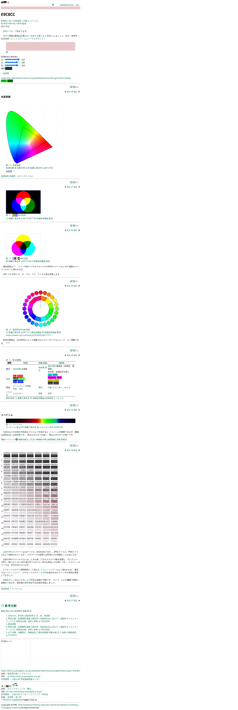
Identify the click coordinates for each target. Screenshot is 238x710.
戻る (69, 91)
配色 (24, 23)
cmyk (3, 78)
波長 (5, 31)
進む (76, 91)
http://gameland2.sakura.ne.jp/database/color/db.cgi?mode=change (38, 78)
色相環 (6, 73)
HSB (10, 23)
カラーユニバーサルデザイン (31, 38)
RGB (5, 23)
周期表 (4, 20)
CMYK (19, 23)
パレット (13, 38)
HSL (14, 23)
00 (72, 91)
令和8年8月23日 (67, 5)
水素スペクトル (30, 20)
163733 (8, 68)
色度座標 (5, 38)
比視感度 (17, 20)
